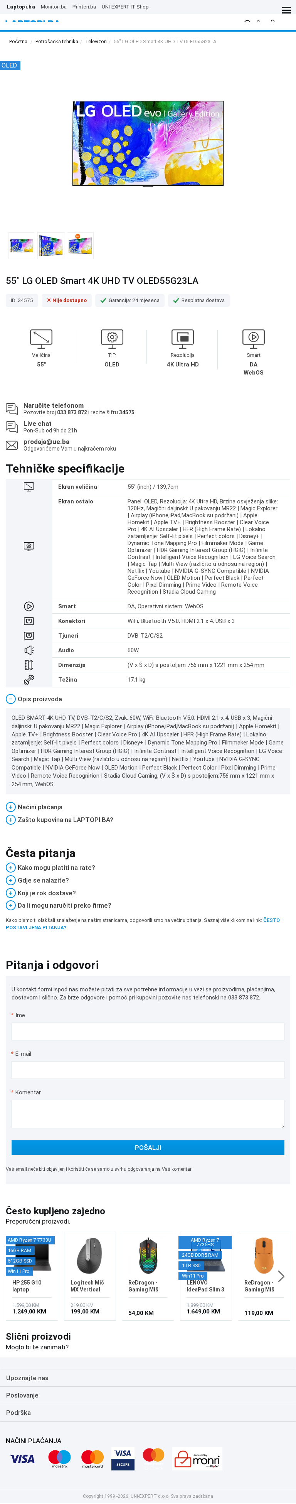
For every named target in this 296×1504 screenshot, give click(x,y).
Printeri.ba (84, 6)
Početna (18, 41)
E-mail (21, 1053)
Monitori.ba (54, 6)
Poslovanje (22, 1395)
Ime (18, 1015)
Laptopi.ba (21, 6)
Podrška (18, 1412)
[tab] (148, 699)
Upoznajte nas (27, 1378)
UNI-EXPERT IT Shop (125, 6)
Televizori (96, 41)
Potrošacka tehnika (56, 41)
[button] (281, 1276)
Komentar (26, 1092)
